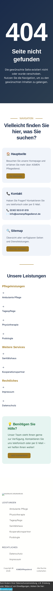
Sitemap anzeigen (17, 249)
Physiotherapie (10, 324)
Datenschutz (9, 405)
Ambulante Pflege (11, 297)
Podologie (7, 338)
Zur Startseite (15, 176)
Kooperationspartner (13, 371)
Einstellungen (6, 589)
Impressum (8, 391)
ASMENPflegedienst (24, 570)
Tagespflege (8, 311)
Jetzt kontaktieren (19, 455)
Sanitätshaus (9, 358)
